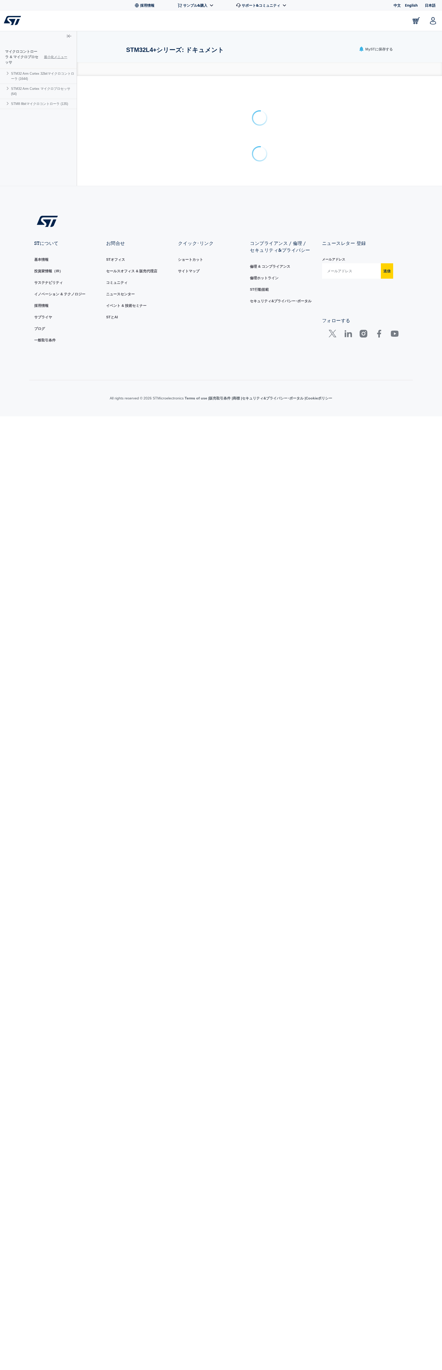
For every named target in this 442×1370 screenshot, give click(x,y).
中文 (397, 5)
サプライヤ (43, 579)
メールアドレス (333, 521)
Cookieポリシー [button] (319, 660)
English (411, 5)
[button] (69, 37)
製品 (68, 22)
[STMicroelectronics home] (13, 20)
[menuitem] (38, 76)
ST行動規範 (259, 551)
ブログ (39, 591)
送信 (387, 533)
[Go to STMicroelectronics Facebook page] (379, 596)
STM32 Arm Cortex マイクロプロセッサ (40, 91)
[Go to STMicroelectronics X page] (333, 596)
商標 (236, 660)
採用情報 (41, 568)
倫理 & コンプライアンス (270, 528)
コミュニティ (117, 544)
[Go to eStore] (416, 20)
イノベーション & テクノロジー (59, 556)
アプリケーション (163, 22)
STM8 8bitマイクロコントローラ (39, 104)
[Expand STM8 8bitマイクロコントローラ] (8, 103)
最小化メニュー (55, 57)
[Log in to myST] (433, 21)
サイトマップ (189, 533)
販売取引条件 (220, 660)
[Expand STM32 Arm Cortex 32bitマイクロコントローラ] (8, 73)
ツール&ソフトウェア (109, 22)
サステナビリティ (48, 544)
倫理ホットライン (264, 540)
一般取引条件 (45, 602)
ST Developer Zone (262, 22)
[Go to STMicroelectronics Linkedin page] (348, 596)
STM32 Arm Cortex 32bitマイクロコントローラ (42, 76)
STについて (385, 22)
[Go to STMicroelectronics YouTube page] (395, 596)
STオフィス (115, 521)
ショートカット (190, 521)
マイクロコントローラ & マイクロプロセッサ (21, 56)
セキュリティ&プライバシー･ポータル (281, 563)
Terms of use (196, 660)
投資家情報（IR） (48, 533)
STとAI (112, 579)
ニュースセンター (120, 556)
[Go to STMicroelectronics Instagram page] (363, 596)
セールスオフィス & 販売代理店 (131, 533)
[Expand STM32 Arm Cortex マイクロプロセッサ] (8, 88)
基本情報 (41, 521)
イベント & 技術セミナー (126, 568)
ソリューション (211, 22)
